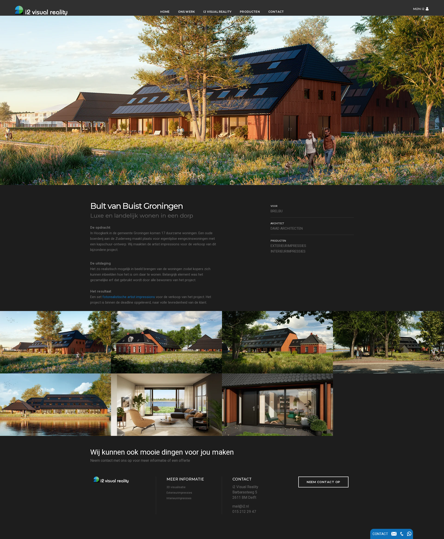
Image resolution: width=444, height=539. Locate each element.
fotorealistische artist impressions (128, 297)
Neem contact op (323, 482)
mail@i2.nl (240, 506)
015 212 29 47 (244, 511)
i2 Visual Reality (217, 11)
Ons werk (186, 11)
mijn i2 (419, 9)
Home (165, 11)
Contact (276, 11)
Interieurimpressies (178, 498)
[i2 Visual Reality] (47, 7)
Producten (250, 11)
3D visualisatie (175, 487)
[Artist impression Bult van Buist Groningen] (55, 342)
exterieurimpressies (288, 246)
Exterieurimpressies (179, 492)
